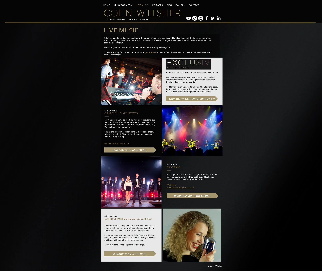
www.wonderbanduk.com (117, 143)
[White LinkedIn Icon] (218, 18)
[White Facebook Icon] (206, 18)
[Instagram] (200, 18)
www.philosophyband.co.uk (180, 187)
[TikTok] (194, 18)
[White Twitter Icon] (212, 18)
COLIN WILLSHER (142, 13)
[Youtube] (188, 18)
